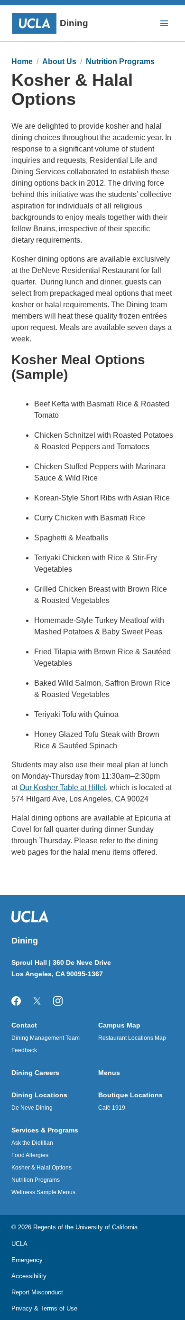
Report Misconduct (37, 1292)
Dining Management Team (45, 1038)
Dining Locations (39, 1095)
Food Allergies (29, 1155)
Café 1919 (111, 1107)
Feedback (24, 1050)
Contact (24, 1025)
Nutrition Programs (120, 61)
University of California (106, 1227)
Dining (74, 23)
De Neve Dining (32, 1107)
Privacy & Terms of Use (44, 1308)
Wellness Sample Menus (43, 1192)
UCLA (19, 1243)
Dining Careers (35, 1072)
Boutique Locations (130, 1095)
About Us (59, 61)
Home (22, 61)
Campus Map (119, 1025)
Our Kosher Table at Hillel (62, 787)
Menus (109, 1072)
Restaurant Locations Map (132, 1038)
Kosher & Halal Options (41, 1167)
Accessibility (28, 1276)
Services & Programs (44, 1130)
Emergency (27, 1259)
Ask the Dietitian (32, 1143)
